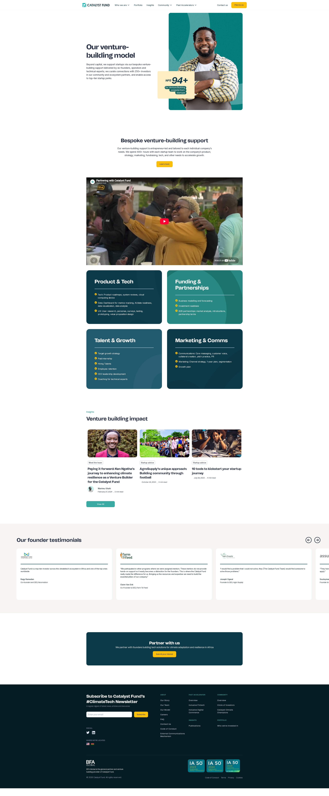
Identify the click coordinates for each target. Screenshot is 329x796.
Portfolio (138, 5)
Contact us (222, 5)
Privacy (231, 778)
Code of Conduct (212, 778)
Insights (150, 5)
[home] (96, 5)
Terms (223, 778)
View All (100, 504)
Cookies (239, 778)
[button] (122, 5)
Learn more (164, 164)
